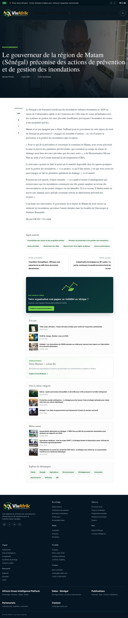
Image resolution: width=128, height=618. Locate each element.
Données (5, 576)
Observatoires (57, 507)
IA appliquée (6, 556)
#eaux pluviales (33, 246)
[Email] (20, 524)
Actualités (55, 530)
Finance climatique (98, 510)
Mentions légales (82, 614)
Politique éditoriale (58, 556)
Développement (84, 472)
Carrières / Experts (58, 560)
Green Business (69, 614)
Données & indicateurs (60, 513)
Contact (114, 13)
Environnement (10, 47)
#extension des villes (51, 246)
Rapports (5, 573)
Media (74, 13)
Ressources (91, 13)
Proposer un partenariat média (41, 308)
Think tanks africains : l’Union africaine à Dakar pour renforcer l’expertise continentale (45, 3)
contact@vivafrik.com (59, 573)
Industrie (48, 477)
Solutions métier (8, 563)
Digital (64, 13)
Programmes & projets (99, 513)
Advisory (53, 13)
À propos (103, 13)
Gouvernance (36, 477)
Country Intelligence (99, 534)
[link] (4, 524)
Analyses (55, 534)
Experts (94, 520)
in (18, 120)
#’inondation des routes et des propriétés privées (46, 240)
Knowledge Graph (58, 520)
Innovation (98, 472)
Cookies (123, 614)
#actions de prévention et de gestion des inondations (88, 240)
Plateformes (6, 550)
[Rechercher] (123, 13)
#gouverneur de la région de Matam (77, 246)
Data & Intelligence (9, 553)
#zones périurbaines (102, 246)
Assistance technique (99, 517)
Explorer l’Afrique (97, 530)
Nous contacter (57, 570)
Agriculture (54, 472)
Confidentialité (96, 614)
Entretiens (55, 537)
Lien (18, 113)
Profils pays (56, 517)
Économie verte (97, 507)
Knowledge (41, 13)
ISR (57, 477)
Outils (4, 580)
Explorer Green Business (38, 374)
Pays (81, 13)
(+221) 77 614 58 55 (59, 576)
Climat (33, 472)
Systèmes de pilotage (9, 560)
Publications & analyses (60, 510)
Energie (42, 472)
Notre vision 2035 (58, 553)
